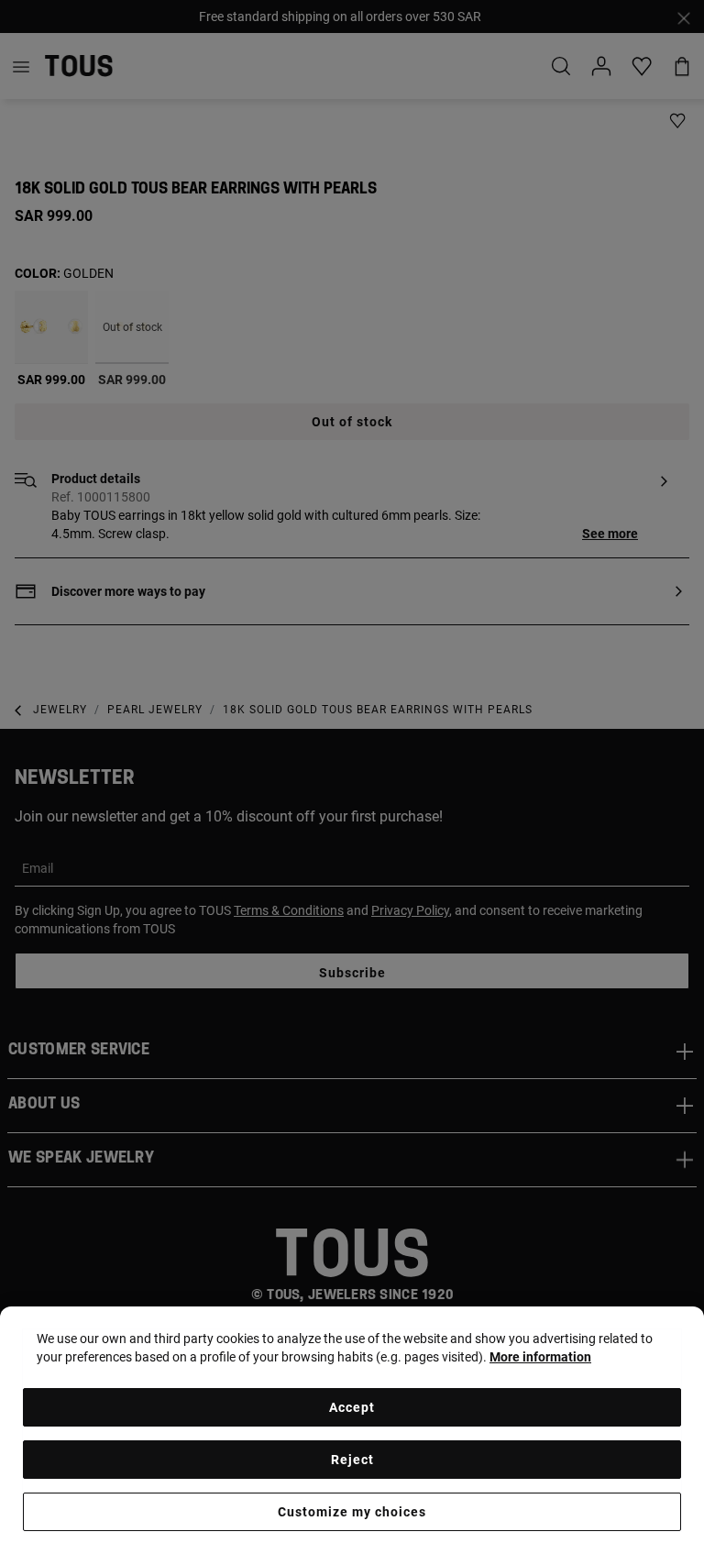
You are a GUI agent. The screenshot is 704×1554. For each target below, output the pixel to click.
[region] (352, 1430)
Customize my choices (352, 1511)
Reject (352, 1459)
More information (540, 1357)
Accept (352, 1407)
